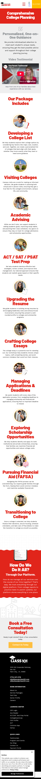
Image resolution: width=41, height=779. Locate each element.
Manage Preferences (17, 773)
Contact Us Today (20, 645)
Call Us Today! (36, 4)
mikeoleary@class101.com (19, 681)
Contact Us (14, 745)
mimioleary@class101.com (19, 679)
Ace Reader (14, 713)
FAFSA (12, 728)
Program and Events (17, 740)
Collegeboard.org (16, 718)
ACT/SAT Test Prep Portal (19, 715)
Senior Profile (15, 698)
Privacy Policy (14, 770)
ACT (11, 723)
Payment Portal (15, 748)
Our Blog (13, 743)
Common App (15, 725)
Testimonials (14, 738)
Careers (13, 700)
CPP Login (13, 710)
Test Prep (13, 695)
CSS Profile (14, 720)
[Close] (32, 752)
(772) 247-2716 (15, 677)
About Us (13, 690)
